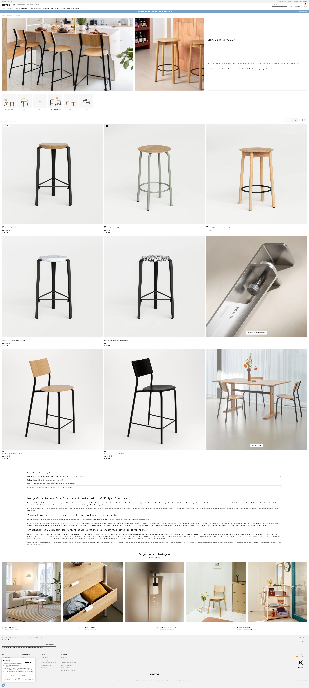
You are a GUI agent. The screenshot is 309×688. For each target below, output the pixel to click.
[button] (3, 685)
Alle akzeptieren (29, 679)
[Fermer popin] (188, 331)
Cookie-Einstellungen (18, 679)
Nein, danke (7, 679)
